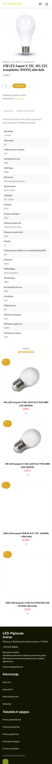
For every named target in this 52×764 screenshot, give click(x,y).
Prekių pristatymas (11, 727)
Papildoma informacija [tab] (25, 111)
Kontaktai (7, 704)
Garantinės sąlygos (11, 741)
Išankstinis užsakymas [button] (6, 362)
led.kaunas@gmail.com (13, 667)
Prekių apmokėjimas (12, 719)
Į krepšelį (19, 86)
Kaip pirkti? (8, 689)
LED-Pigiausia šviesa (12, 756)
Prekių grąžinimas (11, 734)
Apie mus (7, 682)
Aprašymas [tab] (8, 111)
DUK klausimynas (10, 696)
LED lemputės (17, 62)
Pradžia (6, 62)
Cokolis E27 (29, 62)
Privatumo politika (11, 748)
